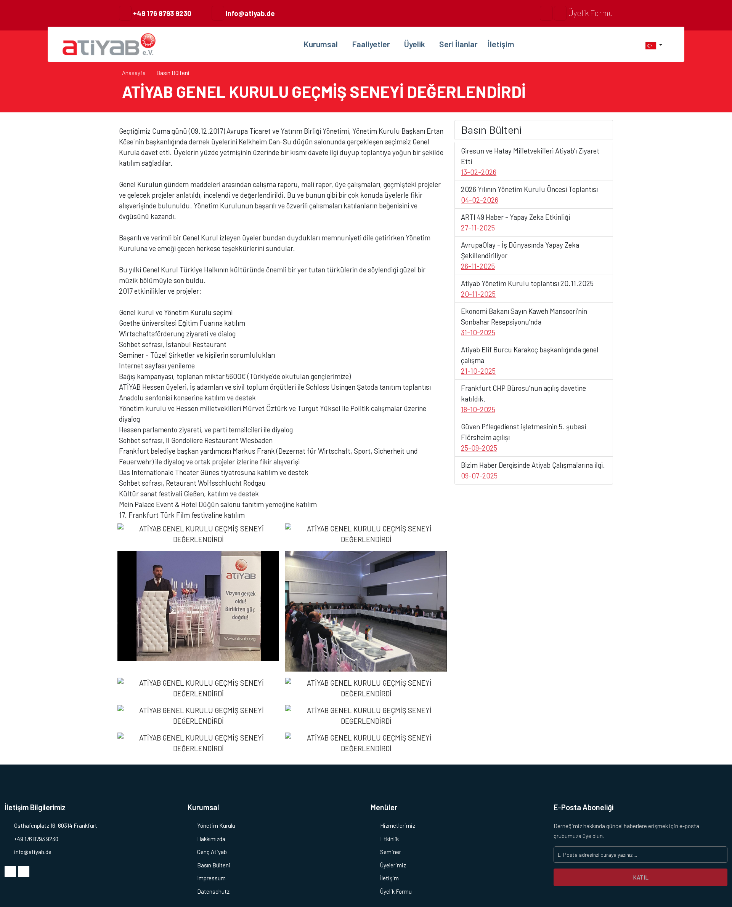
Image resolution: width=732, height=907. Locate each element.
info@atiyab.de (249, 13)
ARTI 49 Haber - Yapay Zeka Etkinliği (515, 222)
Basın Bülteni (213, 865)
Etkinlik (389, 838)
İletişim (501, 44)
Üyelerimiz (393, 865)
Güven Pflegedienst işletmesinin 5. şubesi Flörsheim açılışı (523, 437)
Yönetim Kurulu (216, 825)
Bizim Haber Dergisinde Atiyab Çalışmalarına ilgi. (533, 470)
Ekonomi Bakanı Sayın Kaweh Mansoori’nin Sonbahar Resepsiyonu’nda (524, 322)
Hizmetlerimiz (397, 825)
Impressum (211, 878)
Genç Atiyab (212, 851)
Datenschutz (213, 891)
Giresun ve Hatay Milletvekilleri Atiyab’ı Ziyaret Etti (530, 161)
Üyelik (415, 44)
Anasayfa (134, 72)
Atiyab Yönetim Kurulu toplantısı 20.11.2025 (527, 288)
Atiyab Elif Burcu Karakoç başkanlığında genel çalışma (530, 360)
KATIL (641, 877)
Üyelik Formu (590, 13)
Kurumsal (321, 44)
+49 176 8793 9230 (161, 13)
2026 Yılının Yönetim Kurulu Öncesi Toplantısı (529, 194)
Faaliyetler (372, 44)
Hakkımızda (211, 838)
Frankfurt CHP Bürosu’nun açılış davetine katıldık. (523, 399)
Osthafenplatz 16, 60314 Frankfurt (55, 825)
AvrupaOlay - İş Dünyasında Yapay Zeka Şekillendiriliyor (520, 255)
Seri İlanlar (458, 44)
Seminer (390, 851)
